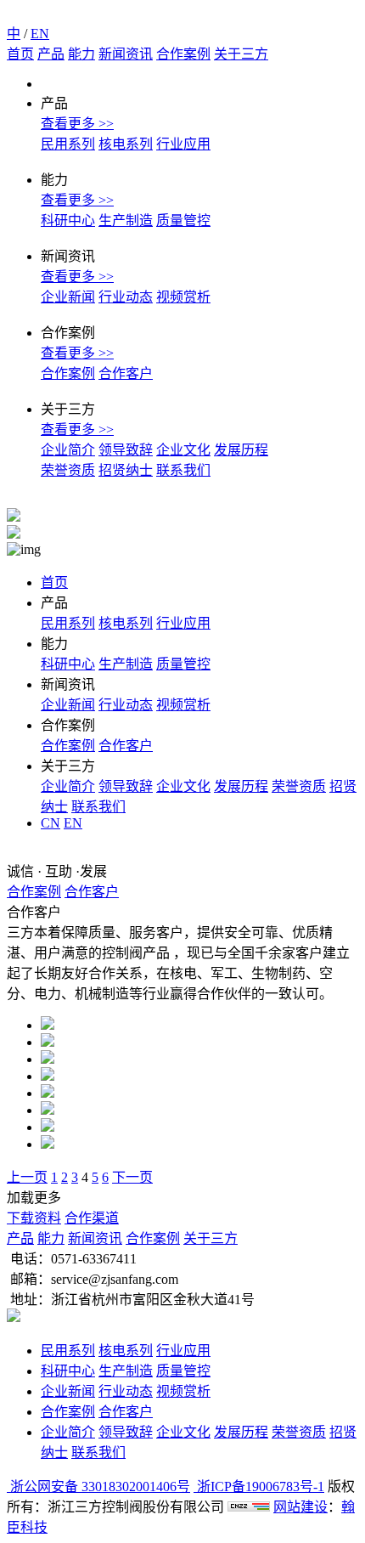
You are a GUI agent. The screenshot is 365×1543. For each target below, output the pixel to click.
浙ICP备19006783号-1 (259, 1486)
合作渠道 (92, 1218)
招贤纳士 (125, 470)
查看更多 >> (77, 123)
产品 (51, 54)
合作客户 (125, 373)
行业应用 (183, 144)
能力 (81, 54)
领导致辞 (125, 450)
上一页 (27, 1177)
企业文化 (183, 450)
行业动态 (125, 297)
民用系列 (68, 144)
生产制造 (125, 220)
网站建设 (300, 1507)
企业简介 (68, 450)
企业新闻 (68, 297)
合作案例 (183, 54)
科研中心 (68, 220)
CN (50, 823)
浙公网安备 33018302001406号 (98, 1486)
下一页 (132, 1177)
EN (40, 33)
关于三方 (241, 54)
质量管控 (183, 220)
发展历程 (241, 450)
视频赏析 (183, 297)
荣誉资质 (68, 470)
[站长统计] (248, 1507)
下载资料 (34, 1218)
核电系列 (125, 144)
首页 (20, 54)
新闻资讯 (125, 54)
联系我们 (183, 470)
